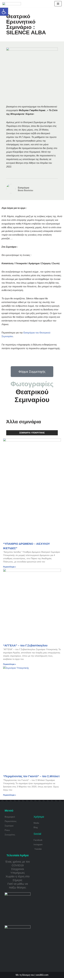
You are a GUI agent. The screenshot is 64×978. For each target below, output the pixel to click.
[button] (4, 12)
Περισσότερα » (9, 567)
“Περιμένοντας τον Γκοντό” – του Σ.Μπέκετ (31, 776)
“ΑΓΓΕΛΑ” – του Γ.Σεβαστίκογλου (25, 645)
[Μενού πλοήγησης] (58, 3)
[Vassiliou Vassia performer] (11, 3)
